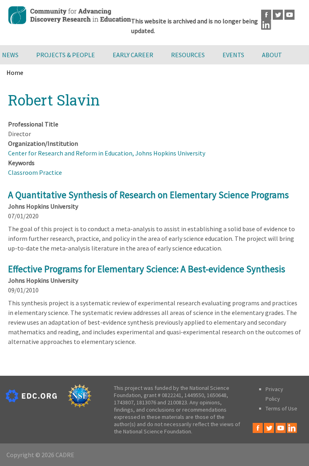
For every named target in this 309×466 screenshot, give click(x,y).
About (272, 55)
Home (14, 72)
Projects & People (65, 55)
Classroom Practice (35, 172)
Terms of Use (281, 408)
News (10, 55)
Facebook (266, 15)
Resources (188, 55)
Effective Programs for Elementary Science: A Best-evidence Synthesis (146, 269)
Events (233, 55)
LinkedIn (266, 25)
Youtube (289, 15)
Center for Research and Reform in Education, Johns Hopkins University (106, 153)
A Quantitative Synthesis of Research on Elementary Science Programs (148, 195)
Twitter (278, 15)
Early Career (133, 55)
